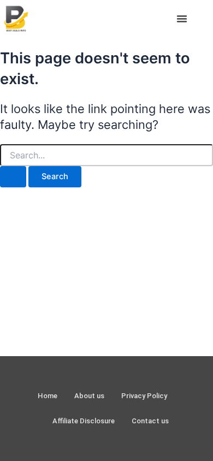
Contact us (150, 421)
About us (89, 396)
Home (47, 396)
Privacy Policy (144, 396)
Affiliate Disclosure (83, 421)
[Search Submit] (13, 176)
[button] (182, 18)
